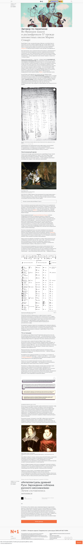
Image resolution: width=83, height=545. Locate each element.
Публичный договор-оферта (54, 535)
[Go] (11, 1)
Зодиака (40, 71)
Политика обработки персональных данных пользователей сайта (60, 534)
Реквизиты (51, 539)
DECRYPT (35, 210)
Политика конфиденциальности (6, 543)
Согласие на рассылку (53, 538)
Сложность (13, 538)
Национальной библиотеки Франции (40, 215)
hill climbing (52, 232)
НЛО (22, 503)
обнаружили (23, 48)
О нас (12, 536)
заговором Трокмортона (27, 357)
